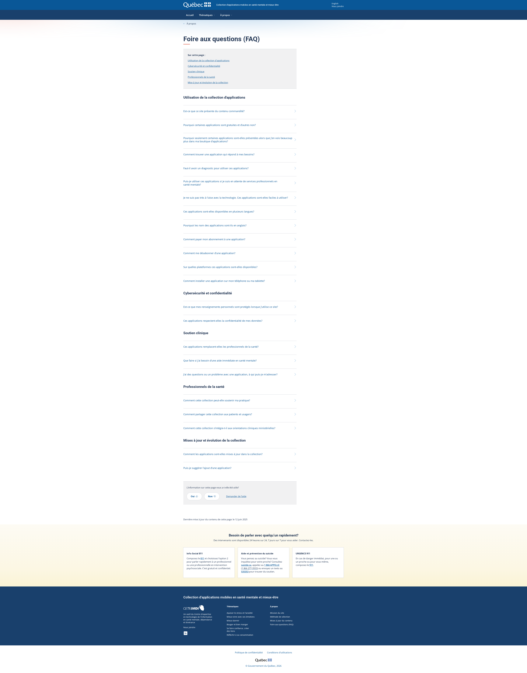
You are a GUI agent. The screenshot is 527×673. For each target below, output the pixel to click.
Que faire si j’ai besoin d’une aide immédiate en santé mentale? (220, 360)
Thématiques (206, 15)
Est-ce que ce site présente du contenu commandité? (214, 111)
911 (311, 565)
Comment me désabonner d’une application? (209, 253)
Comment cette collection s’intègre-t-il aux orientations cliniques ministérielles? (229, 428)
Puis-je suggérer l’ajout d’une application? (207, 468)
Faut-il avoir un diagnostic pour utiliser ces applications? (216, 168)
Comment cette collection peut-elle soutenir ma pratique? (216, 400)
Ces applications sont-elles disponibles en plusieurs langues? (218, 211)
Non (210, 496)
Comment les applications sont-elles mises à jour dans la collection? (223, 454)
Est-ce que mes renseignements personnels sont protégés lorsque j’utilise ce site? (230, 306)
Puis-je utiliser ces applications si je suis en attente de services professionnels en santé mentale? (230, 183)
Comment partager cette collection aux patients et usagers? (217, 414)
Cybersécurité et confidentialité (204, 66)
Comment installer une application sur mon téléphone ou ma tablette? (224, 281)
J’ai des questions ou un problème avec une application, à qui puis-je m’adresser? (230, 374)
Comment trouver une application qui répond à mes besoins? (218, 154)
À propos (225, 15)
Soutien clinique (196, 71)
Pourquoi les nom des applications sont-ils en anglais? (214, 225)
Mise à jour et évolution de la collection (208, 82)
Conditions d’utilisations (279, 652)
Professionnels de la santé (201, 77)
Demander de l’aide (236, 496)
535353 (245, 571)
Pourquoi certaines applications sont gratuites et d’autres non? (219, 125)
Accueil (190, 15)
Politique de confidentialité (249, 652)
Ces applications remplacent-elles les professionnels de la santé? (221, 346)
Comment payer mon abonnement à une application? (214, 239)
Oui (193, 496)
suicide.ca (246, 565)
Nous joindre (338, 6)
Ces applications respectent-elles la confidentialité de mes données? (222, 320)
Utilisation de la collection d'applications (208, 60)
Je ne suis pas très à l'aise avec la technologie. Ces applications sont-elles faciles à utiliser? (235, 197)
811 (202, 558)
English (335, 3)
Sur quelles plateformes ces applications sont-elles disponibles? (220, 267)
